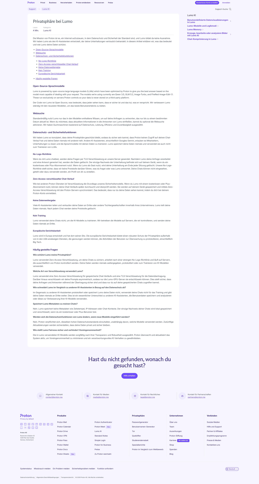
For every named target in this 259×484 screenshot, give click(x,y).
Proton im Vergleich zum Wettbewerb (147, 449)
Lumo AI (98, 431)
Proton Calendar (64, 427)
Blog (171, 454)
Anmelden (226, 3)
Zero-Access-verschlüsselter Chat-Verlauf (58, 64)
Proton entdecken (83, 3)
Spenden (173, 449)
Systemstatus (26, 469)
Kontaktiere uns (213, 445)
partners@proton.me (196, 397)
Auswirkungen (175, 431)
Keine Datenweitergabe (49, 67)
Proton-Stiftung (175, 436)
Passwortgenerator (140, 422)
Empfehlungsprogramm (217, 436)
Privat (42, 3)
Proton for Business (103, 445)
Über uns (173, 422)
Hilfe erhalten (129, 376)
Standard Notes (101, 436)
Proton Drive (62, 431)
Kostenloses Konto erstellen (207, 3)
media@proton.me (101, 397)
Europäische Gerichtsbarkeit (51, 73)
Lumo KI (45, 9)
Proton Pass (62, 440)
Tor (133, 431)
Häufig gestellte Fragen (47, 78)
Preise (110, 3)
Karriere (172, 440)
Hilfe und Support (214, 427)
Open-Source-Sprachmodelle (49, 49)
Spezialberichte (138, 445)
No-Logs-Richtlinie (47, 61)
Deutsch (232, 469)
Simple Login (100, 440)
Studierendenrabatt (140, 440)
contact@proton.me (54, 397)
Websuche (41, 53)
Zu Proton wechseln (103, 454)
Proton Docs (62, 449)
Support (32, 9)
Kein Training (44, 70)
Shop (171, 445)
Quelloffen (136, 436)
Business (52, 3)
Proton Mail (62, 422)
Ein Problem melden (61, 469)
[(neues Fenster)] (21, 424)
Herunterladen (66, 3)
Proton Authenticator (103, 422)
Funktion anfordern (105, 469)
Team (171, 427)
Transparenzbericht (67, 477)
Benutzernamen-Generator (143, 427)
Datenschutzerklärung (27, 477)
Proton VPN (62, 436)
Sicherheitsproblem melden (83, 469)
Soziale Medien (213, 422)
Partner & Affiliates (215, 431)
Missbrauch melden (42, 469)
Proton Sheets (63, 454)
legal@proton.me (147, 397)
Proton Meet (100, 427)
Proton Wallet (62, 445)
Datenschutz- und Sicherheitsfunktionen (55, 56)
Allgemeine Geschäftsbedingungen (47, 477)
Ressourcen (99, 3)
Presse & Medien (214, 440)
